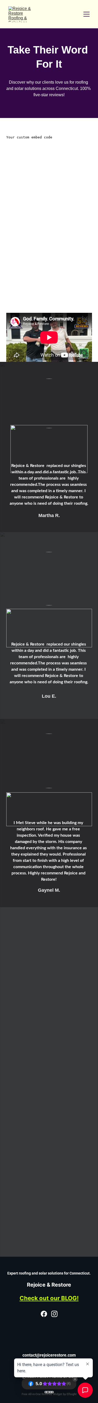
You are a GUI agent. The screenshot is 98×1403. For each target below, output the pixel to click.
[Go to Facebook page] (44, 1314)
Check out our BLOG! (49, 1298)
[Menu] (86, 14)
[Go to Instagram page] (54, 1314)
